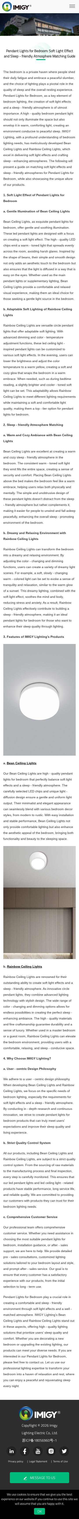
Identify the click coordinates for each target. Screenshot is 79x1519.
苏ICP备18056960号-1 (39, 1440)
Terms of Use (60, 1461)
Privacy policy (15, 1461)
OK (39, 1511)
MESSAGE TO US (42, 1477)
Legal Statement (38, 1461)
